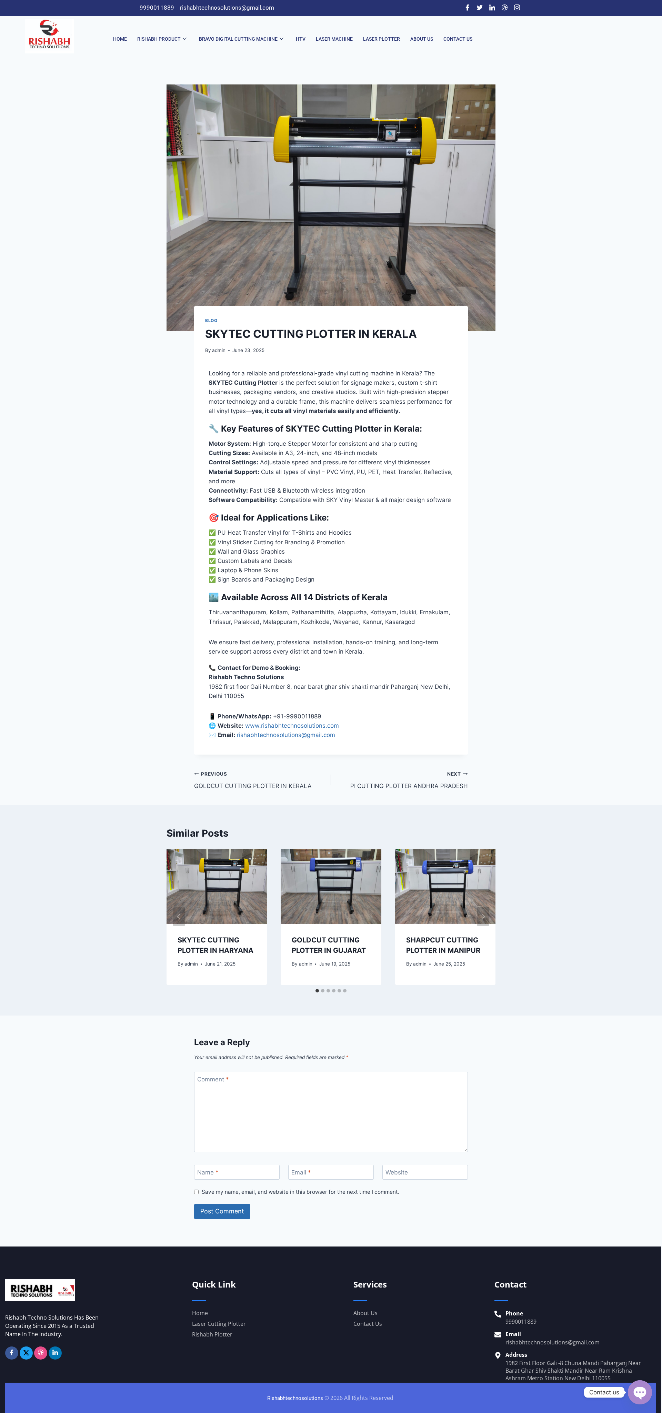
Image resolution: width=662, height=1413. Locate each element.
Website (396, 1172)
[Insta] (40, 1353)
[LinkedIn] (492, 8)
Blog (211, 320)
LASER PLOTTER (381, 39)
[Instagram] (517, 8)
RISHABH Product (159, 39)
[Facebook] (467, 8)
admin (218, 350)
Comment (213, 1079)
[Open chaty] (640, 1392)
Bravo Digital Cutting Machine (238, 39)
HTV (300, 39)
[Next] (483, 916)
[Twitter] (479, 8)
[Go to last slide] (179, 916)
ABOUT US (421, 39)
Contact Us (457, 39)
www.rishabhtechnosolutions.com (292, 725)
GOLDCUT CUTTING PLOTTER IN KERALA (253, 780)
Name (208, 1172)
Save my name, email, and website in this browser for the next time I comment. (300, 1192)
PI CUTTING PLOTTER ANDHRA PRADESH (409, 780)
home (120, 39)
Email (301, 1172)
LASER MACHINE (334, 39)
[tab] (317, 990)
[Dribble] (504, 8)
